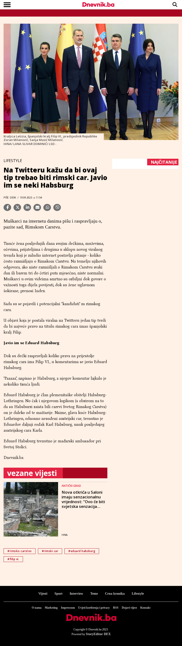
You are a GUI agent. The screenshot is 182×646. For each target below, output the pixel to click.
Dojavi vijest (129, 607)
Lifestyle (138, 593)
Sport (59, 593)
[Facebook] (7, 207)
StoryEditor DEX (98, 634)
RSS (115, 607)
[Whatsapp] (47, 207)
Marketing (51, 607)
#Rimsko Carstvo (19, 551)
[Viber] (57, 207)
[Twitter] (17, 207)
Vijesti (42, 593)
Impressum (68, 607)
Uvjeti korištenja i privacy (94, 607)
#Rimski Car (50, 551)
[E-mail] (37, 207)
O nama (36, 607)
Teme (94, 593)
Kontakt (145, 607)
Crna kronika (115, 593)
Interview (76, 593)
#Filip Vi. (13, 559)
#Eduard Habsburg (81, 551)
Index (40, 290)
